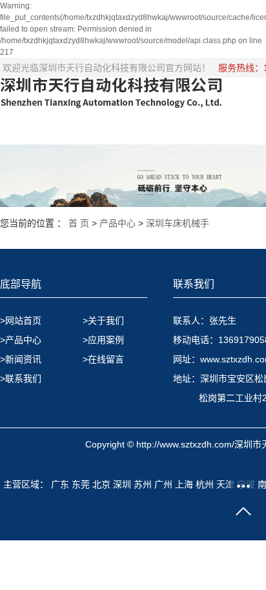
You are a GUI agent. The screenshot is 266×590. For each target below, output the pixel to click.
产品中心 (117, 223)
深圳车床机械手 (177, 223)
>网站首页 (20, 320)
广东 (60, 484)
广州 (163, 484)
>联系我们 (20, 378)
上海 (184, 484)
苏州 (143, 484)
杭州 (205, 484)
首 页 (78, 223)
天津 (225, 484)
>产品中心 (20, 340)
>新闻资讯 (20, 359)
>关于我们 (103, 320)
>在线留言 (103, 359)
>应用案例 (103, 340)
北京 (101, 484)
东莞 (81, 484)
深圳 (122, 484)
